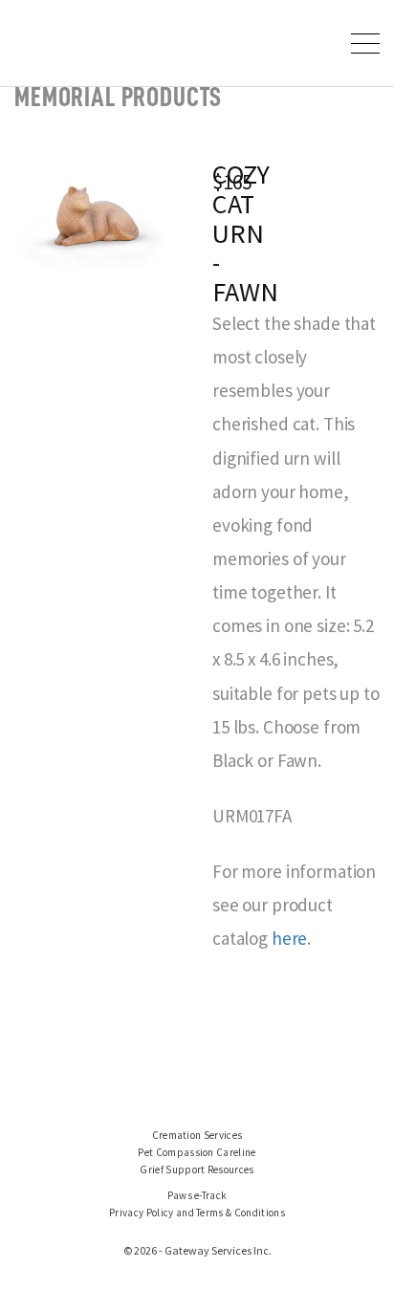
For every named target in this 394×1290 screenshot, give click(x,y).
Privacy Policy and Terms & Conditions (197, 1212)
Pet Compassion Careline (197, 1152)
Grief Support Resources (197, 1169)
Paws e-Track (197, 1195)
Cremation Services (197, 1135)
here (289, 938)
